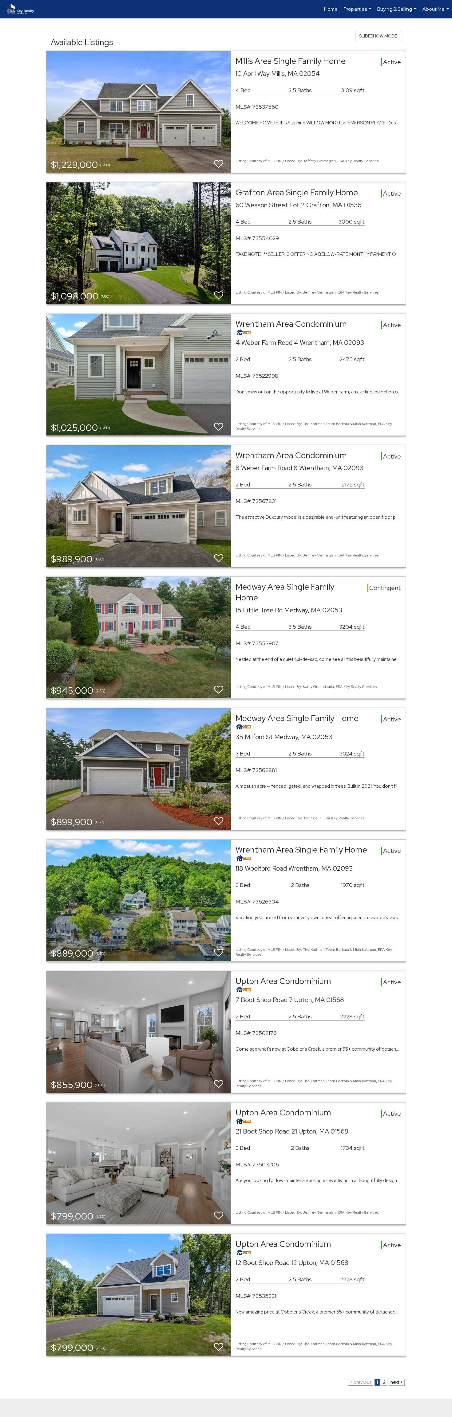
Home (331, 9)
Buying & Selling (397, 12)
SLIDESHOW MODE (378, 36)
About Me (436, 12)
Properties (358, 12)
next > (397, 1382)
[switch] (218, 164)
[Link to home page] (24, 9)
